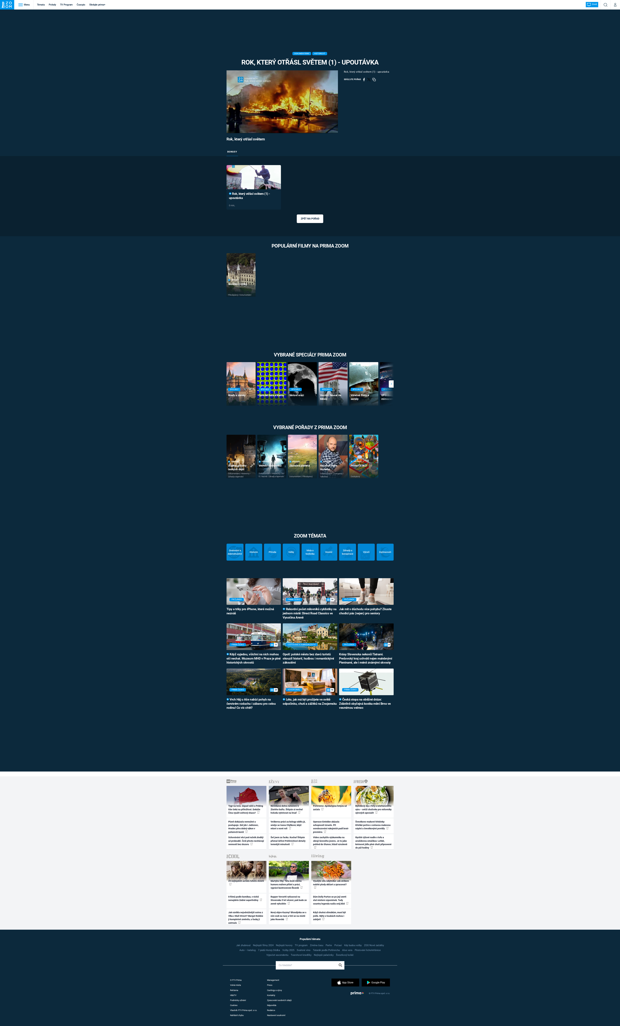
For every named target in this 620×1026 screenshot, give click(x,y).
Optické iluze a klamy (271, 395)
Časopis (81, 4)
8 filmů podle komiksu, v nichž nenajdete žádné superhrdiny (243, 898)
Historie (254, 552)
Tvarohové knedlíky (301, 955)
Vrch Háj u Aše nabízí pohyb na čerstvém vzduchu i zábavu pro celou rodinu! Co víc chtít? (251, 704)
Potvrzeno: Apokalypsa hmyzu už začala (330, 808)
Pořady (52, 4)
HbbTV (233, 995)
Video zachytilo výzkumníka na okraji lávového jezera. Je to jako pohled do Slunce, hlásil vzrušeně (330, 841)
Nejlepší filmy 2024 (263, 945)
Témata (41, 4)
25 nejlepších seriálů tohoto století (246, 881)
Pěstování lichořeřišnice (368, 950)
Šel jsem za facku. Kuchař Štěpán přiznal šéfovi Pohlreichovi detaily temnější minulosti (288, 841)
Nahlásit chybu (237, 1015)
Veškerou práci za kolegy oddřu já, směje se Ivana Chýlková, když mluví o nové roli (288, 825)
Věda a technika (310, 552)
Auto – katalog (247, 950)
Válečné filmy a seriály (360, 397)
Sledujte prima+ (97, 4)
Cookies (234, 1005)
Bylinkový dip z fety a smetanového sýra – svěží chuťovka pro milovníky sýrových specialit (373, 809)
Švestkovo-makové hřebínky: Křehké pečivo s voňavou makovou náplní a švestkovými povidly (373, 825)
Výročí (366, 552)
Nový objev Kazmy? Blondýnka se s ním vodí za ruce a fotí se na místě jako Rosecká (288, 916)
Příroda (272, 552)
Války (291, 552)
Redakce (271, 1010)
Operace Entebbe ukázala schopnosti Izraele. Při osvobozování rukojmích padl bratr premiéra (330, 826)
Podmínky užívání (238, 1000)
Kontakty (271, 995)
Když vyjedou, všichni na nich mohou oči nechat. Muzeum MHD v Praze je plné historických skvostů (254, 659)
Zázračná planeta (299, 465)
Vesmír (328, 552)
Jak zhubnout (243, 945)
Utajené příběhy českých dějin (237, 467)
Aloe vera (347, 950)
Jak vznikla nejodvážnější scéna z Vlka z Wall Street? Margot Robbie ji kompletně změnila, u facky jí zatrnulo (245, 917)
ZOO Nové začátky (374, 945)
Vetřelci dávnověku (270, 465)
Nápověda (271, 1005)
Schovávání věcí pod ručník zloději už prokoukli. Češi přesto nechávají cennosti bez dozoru (246, 841)
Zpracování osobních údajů (279, 1000)
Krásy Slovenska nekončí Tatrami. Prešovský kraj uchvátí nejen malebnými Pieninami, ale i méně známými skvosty (365, 659)
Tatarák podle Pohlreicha (326, 950)
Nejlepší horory (284, 945)
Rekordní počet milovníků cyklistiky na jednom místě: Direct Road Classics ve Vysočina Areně (309, 613)
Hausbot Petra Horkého (328, 467)
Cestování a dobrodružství (235, 552)
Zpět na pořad (310, 218)
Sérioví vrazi (296, 395)
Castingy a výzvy (274, 990)
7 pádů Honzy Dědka (269, 950)
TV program (301, 945)
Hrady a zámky (237, 395)
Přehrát (235, 280)
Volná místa (235, 985)
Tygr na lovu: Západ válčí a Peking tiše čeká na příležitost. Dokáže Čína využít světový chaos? (245, 809)
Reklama (234, 990)
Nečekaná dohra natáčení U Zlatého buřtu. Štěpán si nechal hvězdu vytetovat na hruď (287, 809)
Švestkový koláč (345, 955)
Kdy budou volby (353, 945)
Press (269, 985)
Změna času (316, 945)
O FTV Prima (236, 980)
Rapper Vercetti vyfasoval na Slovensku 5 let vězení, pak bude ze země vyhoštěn (289, 900)
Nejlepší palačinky (324, 955)
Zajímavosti (385, 552)
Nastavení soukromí (276, 1015)
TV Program (66, 4)
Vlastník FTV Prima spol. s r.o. (243, 1010)
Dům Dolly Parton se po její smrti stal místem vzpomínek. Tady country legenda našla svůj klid (329, 900)
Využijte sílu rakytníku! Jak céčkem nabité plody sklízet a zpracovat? (331, 883)
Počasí (338, 945)
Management (273, 980)
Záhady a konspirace (347, 552)
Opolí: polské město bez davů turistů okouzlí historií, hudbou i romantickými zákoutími (308, 659)
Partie (329, 945)
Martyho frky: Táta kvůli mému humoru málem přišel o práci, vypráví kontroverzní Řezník (286, 884)
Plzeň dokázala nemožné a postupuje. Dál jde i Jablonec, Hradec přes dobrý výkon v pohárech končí (243, 826)
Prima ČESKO (359, 465)
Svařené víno (303, 950)
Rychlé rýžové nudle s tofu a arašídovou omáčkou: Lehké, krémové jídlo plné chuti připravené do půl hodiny (373, 842)
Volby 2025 (288, 950)
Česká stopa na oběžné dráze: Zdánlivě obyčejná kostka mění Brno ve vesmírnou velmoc (365, 704)
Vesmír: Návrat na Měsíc (330, 397)
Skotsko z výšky (237, 284)
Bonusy (232, 151)
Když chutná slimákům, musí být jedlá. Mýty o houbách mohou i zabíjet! (329, 916)
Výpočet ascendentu (277, 955)
